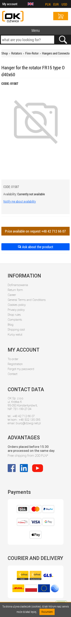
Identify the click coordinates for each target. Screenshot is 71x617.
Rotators (16, 53)
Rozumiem (47, 612)
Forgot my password (21, 369)
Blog (10, 324)
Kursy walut (15, 334)
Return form (15, 290)
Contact (12, 374)
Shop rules (14, 315)
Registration (15, 364)
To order (13, 359)
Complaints (15, 319)
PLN (47, 4)
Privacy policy (16, 310)
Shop (4, 53)
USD (64, 4)
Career (12, 295)
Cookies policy (17, 305)
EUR (56, 4)
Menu (36, 30)
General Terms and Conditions (27, 300)
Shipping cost (16, 329)
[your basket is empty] (60, 16)
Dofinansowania (18, 285)
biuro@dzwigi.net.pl (28, 423)
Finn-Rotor (32, 53)
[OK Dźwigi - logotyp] (13, 17)
